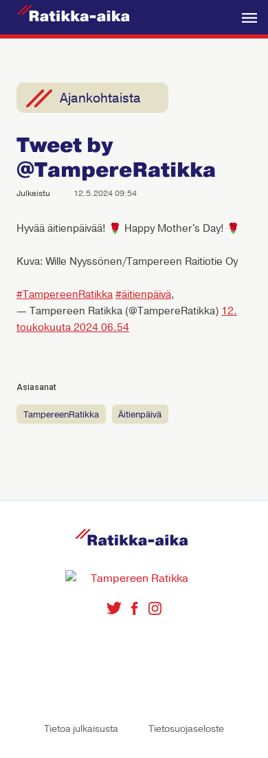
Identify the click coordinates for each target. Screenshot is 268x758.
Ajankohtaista (100, 98)
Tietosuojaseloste (186, 728)
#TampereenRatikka (64, 294)
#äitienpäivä (143, 294)
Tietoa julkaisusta (81, 728)
